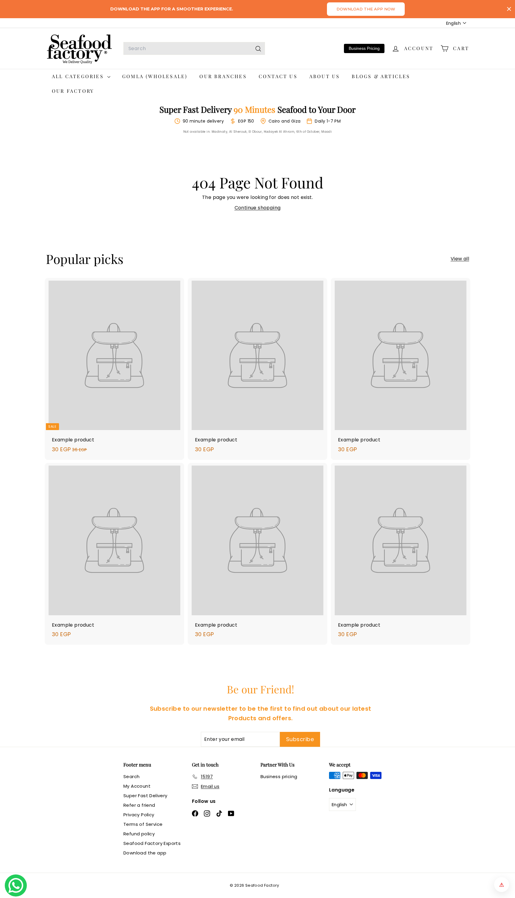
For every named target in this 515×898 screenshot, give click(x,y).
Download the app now (365, 9)
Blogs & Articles (381, 76)
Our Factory (73, 91)
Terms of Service (142, 824)
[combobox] (194, 48)
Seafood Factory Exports (152, 843)
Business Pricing (364, 48)
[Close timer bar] (509, 9)
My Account (137, 786)
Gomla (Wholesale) (154, 76)
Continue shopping (258, 207)
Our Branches (222, 76)
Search (131, 776)
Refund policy (139, 834)
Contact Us (278, 76)
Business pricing (278, 776)
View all (460, 258)
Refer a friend (139, 805)
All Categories (79, 76)
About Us (324, 76)
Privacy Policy (138, 815)
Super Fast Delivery (145, 795)
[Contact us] (16, 885)
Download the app (144, 853)
